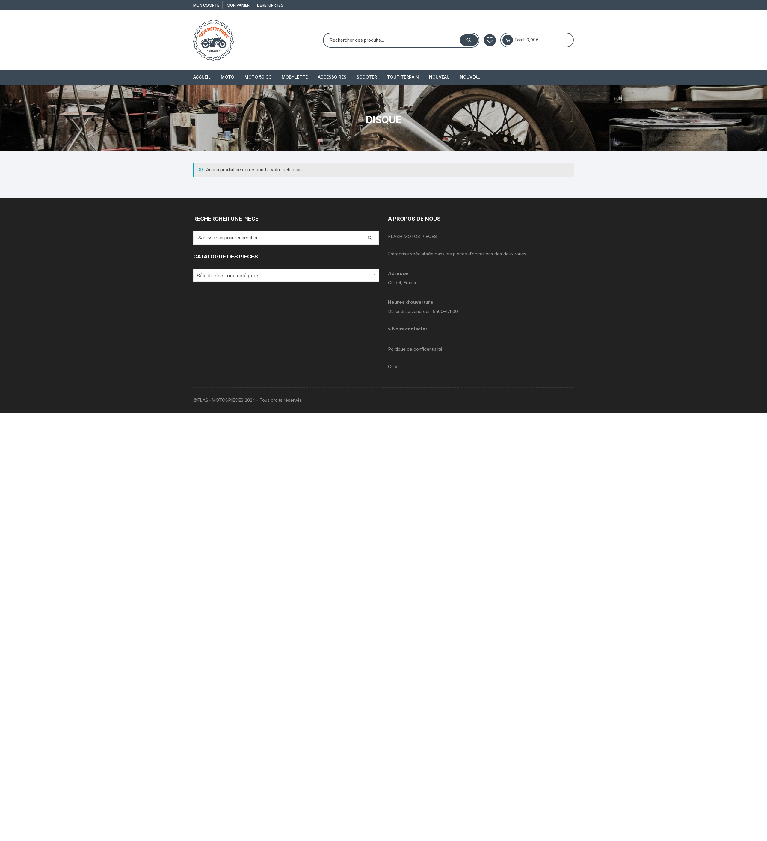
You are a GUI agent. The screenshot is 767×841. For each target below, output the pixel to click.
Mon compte (206, 5)
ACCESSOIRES (332, 76)
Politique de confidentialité (415, 349)
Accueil (202, 76)
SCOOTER (367, 76)
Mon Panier (238, 5)
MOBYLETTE (295, 76)
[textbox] (285, 275)
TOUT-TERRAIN (403, 76)
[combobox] (286, 275)
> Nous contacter (408, 329)
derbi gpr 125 (270, 5)
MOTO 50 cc (257, 76)
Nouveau (439, 76)
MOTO (227, 76)
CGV (393, 366)
